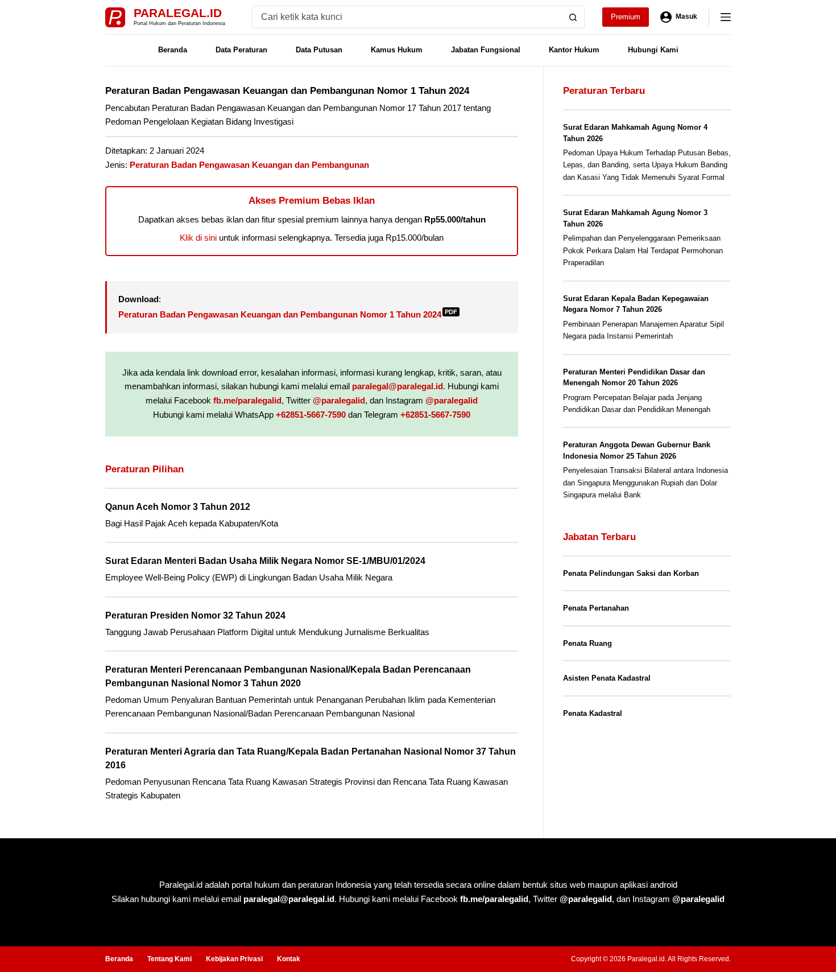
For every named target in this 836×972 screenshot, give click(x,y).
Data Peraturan (241, 50)
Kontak (288, 959)
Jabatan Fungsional (485, 50)
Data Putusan (319, 50)
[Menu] (726, 17)
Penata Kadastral (592, 713)
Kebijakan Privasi (234, 959)
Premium (625, 17)
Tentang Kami (169, 959)
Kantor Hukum (574, 50)
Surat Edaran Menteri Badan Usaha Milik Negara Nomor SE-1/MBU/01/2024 (265, 561)
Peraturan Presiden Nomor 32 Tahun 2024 (195, 615)
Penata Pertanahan (596, 608)
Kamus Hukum (397, 50)
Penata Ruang (587, 643)
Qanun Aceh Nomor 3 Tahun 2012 (177, 507)
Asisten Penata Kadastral (607, 678)
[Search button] (573, 17)
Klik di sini (198, 237)
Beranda (172, 50)
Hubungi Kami (653, 50)
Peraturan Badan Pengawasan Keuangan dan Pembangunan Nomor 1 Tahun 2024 (287, 314)
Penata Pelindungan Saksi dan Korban (631, 573)
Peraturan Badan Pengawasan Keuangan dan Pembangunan (249, 165)
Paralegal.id (178, 12)
